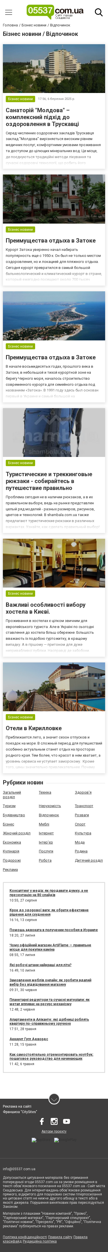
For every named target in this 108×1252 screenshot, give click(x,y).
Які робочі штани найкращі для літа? (40, 965)
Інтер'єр (46, 842)
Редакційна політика (40, 1241)
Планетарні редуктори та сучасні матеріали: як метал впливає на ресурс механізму (50, 1002)
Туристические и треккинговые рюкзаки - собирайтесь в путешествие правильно (49, 481)
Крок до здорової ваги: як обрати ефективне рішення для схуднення (49, 912)
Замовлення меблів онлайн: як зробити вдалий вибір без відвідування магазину (50, 982)
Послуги (46, 851)
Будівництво (14, 815)
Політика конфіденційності (25, 1237)
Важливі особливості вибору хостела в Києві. (46, 608)
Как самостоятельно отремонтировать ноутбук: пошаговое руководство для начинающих (51, 1057)
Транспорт (84, 806)
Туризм (9, 806)
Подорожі (12, 860)
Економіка (12, 842)
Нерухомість (50, 806)
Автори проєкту (54, 1131)
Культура (83, 833)
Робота (45, 860)
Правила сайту (60, 1237)
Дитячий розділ (89, 860)
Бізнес (8, 824)
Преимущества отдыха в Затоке (51, 240)
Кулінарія (11, 851)
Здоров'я (83, 792)
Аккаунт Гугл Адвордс (29, 1039)
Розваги (82, 815)
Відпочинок (49, 815)
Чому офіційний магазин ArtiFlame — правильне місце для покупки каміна (50, 947)
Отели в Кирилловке (34, 728)
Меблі (44, 824)
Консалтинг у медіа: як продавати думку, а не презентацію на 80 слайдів (49, 893)
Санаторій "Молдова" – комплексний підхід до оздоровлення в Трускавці (42, 117)
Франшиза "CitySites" (20, 1112)
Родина (81, 851)
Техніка (45, 792)
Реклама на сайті (17, 1106)
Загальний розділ (12, 794)
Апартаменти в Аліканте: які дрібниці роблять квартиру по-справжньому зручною (49, 1022)
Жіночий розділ (17, 833)
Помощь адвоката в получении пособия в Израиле (54, 930)
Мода (80, 842)
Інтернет (46, 833)
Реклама (10, 869)
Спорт (80, 824)
